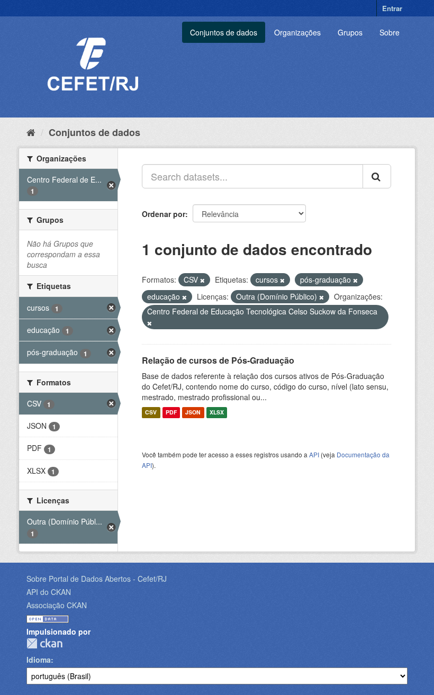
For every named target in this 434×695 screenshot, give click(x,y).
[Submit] (377, 176)
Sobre (389, 32)
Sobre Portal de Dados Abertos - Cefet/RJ (96, 578)
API (314, 454)
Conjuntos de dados (223, 32)
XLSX (217, 413)
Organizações (297, 32)
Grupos (350, 32)
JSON (193, 413)
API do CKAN (48, 591)
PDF (171, 413)
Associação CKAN (56, 605)
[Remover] (202, 280)
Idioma (38, 659)
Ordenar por (163, 214)
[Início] (30, 132)
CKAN (44, 643)
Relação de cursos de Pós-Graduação (218, 360)
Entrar (392, 8)
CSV (151, 413)
